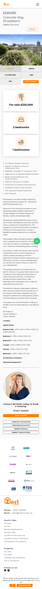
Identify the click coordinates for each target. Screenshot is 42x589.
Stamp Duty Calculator (21, 422)
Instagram (8, 570)
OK (13, 585)
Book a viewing (21, 415)
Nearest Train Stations (21, 432)
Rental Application (13, 529)
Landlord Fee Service (14, 535)
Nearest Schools (21, 429)
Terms (7, 526)
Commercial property (14, 558)
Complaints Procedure (15, 541)
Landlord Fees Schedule (16, 538)
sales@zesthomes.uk (22, 513)
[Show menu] (37, 4)
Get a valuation (11, 561)
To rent (7, 552)
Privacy (7, 523)
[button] (37, 241)
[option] (21, 49)
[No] (39, 582)
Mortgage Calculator (21, 425)
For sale (8, 555)
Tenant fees (10, 532)
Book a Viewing (31, 81)
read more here (25, 585)
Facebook (5, 570)
